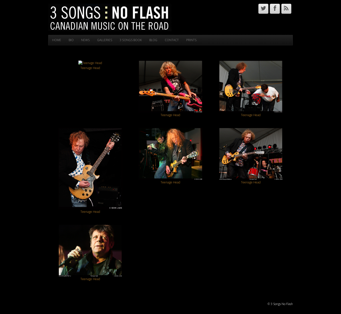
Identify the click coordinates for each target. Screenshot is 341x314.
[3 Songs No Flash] (109, 17)
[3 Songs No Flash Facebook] (275, 9)
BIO (71, 40)
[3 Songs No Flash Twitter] (263, 9)
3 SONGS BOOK (131, 40)
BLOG (153, 40)
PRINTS (191, 40)
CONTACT (172, 40)
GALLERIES (104, 40)
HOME (56, 40)
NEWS (85, 40)
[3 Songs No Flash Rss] (286, 9)
